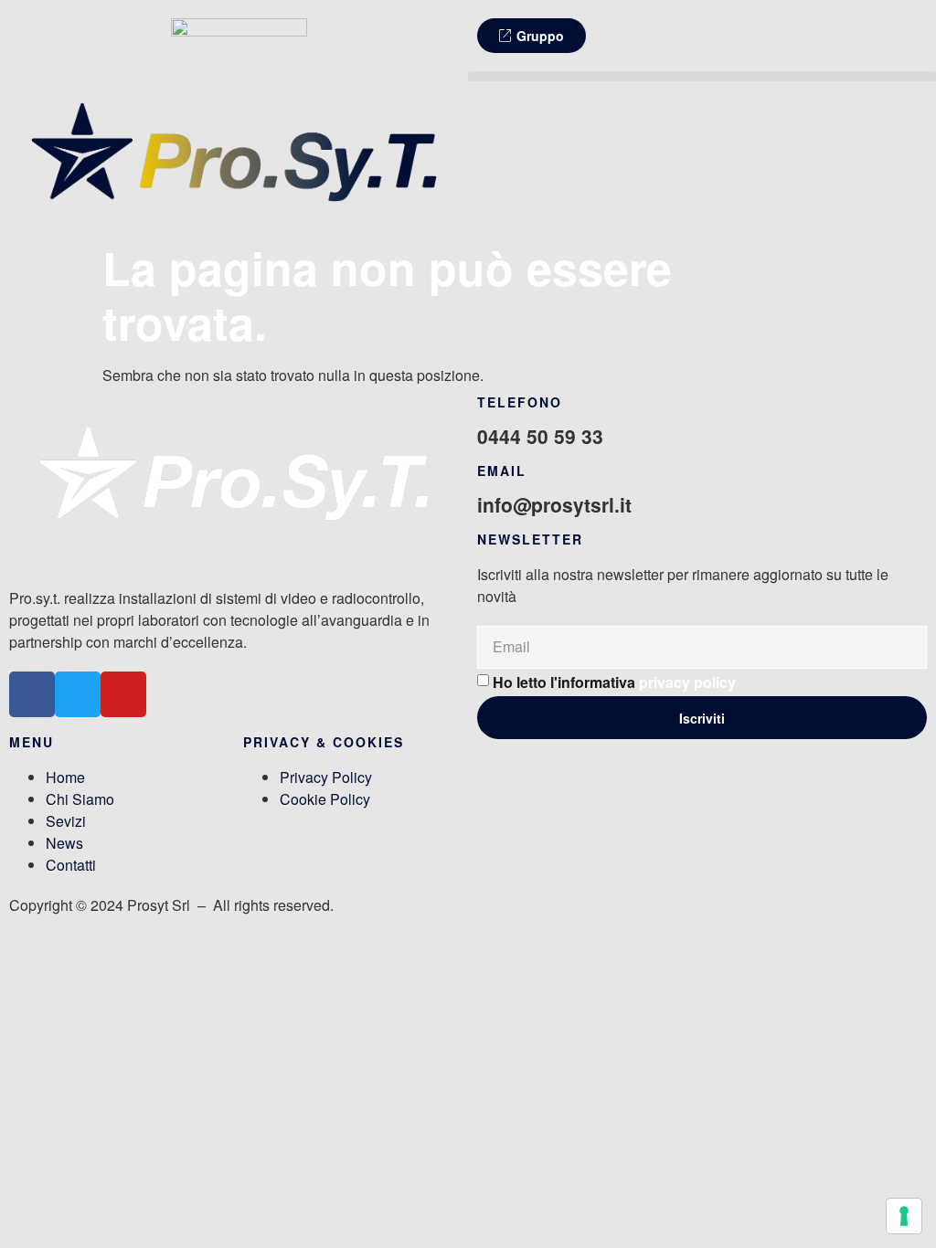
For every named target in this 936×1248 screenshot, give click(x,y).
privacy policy (687, 682)
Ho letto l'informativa (614, 682)
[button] (702, 76)
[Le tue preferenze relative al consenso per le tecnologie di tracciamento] (904, 1216)
